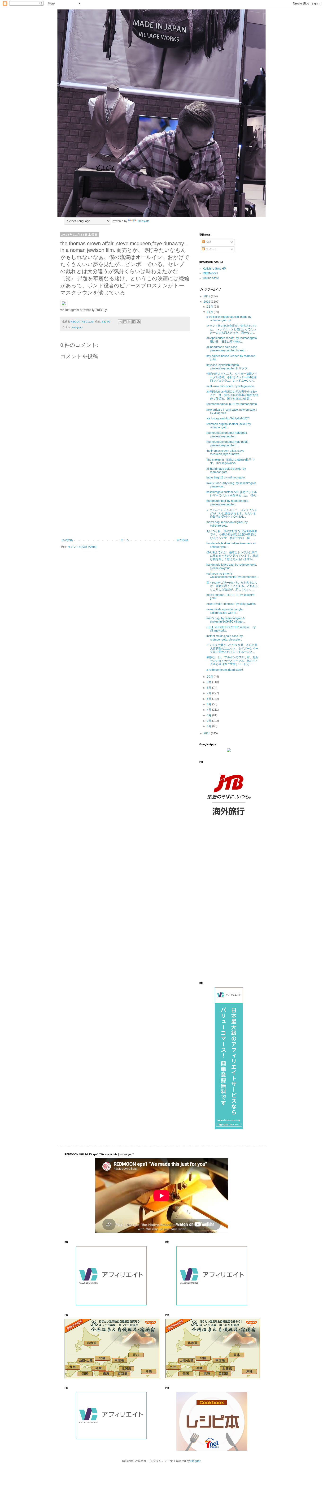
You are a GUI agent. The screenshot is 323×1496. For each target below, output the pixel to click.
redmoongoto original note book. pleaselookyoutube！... (227, 443)
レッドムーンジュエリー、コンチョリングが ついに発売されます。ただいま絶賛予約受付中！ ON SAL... (232, 513)
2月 (209, 720)
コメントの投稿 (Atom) (81, 547)
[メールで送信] (120, 321)
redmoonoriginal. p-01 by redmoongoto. (232, 404)
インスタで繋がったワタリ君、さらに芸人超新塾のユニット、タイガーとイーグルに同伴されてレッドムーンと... (232, 648)
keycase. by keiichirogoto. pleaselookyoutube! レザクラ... (227, 366)
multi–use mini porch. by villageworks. (230, 386)
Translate (143, 221)
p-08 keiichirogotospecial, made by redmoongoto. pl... (228, 318)
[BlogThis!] (124, 321)
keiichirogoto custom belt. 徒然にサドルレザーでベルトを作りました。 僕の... (232, 493)
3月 (209, 715)
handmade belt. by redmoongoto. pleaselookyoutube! (227, 502)
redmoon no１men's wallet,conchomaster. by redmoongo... (232, 575)
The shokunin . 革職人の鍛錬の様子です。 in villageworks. (230, 461)
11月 (210, 312)
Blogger (195, 1461)
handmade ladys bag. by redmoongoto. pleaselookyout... (231, 566)
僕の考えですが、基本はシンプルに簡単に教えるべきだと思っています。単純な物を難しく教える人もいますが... (232, 556)
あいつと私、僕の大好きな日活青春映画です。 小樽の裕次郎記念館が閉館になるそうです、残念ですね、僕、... (232, 534)
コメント (211, 249)
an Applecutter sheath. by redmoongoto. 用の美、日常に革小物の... (232, 339)
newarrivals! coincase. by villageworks (231, 604)
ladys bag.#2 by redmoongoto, (225, 477)
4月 (209, 709)
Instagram (77, 327)
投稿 (208, 242)
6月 (209, 699)
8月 (209, 687)
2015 (207, 733)
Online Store (211, 278)
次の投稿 (67, 540)
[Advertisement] (124, 499)
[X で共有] (129, 321)
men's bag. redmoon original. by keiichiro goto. (227, 523)
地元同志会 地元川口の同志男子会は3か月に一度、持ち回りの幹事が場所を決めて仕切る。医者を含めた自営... (232, 395)
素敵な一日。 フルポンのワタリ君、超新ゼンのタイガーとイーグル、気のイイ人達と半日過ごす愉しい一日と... (232, 661)
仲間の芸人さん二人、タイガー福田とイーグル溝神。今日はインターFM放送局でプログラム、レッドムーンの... (232, 377)
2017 (207, 296)
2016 (207, 301)
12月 (210, 306)
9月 (209, 682)
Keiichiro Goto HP (214, 268)
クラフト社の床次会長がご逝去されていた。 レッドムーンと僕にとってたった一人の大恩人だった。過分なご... (232, 329)
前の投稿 (182, 540)
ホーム (125, 540)
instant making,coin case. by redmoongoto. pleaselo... (224, 637)
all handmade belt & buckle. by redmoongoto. (226, 470)
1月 (209, 726)
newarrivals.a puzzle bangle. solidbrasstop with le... (224, 611)
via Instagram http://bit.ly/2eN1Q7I (227, 418)
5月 (209, 704)
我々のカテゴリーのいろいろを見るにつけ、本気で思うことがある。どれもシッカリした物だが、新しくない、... (232, 586)
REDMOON (210, 273)
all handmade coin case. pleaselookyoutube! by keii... (226, 348)
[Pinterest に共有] (138, 321)
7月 (209, 693)
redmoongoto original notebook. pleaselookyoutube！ (227, 434)
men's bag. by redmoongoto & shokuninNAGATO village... (225, 620)
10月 (210, 676)
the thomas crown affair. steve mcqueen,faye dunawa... (225, 452)
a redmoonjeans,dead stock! (224, 669)
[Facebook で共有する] (133, 321)
